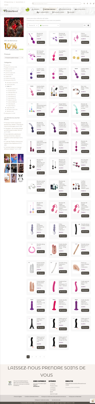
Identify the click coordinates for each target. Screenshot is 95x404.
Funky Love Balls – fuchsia (62, 70)
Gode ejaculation (12, 92)
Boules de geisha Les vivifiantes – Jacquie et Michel (62, 162)
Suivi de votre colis (56, 400)
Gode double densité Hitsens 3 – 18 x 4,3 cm (41, 302)
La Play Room (81, 9)
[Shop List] (84, 25)
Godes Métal (11, 105)
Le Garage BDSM (44, 12)
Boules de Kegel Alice (62, 34)
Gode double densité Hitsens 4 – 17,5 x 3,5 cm (63, 302)
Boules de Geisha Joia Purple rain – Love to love (63, 125)
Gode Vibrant (11, 94)
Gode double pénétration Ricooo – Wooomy (41, 283)
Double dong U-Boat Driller (85, 224)
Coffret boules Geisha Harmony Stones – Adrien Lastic (85, 185)
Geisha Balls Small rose (40, 87)
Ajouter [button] (64, 41)
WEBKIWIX (69, 402)
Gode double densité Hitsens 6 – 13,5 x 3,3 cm (85, 302)
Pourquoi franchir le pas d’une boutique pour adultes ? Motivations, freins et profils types (13, 124)
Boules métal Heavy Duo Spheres (41, 183)
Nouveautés (8, 74)
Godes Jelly (10, 103)
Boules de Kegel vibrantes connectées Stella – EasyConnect (63, 206)
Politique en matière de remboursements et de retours (53, 396)
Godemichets (10, 84)
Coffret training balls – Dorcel (63, 88)
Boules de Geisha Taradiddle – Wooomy (85, 143)
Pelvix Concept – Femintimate (85, 35)
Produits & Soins (59, 12)
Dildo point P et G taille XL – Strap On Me (63, 321)
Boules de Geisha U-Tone (40, 35)
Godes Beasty (11, 96)
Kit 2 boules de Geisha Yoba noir (84, 161)
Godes (8, 86)
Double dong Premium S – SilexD (85, 246)
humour (7, 65)
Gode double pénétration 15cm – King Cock (63, 246)
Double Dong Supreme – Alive (63, 264)
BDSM (51, 391)
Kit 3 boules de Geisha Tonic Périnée (41, 52)
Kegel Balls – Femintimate (63, 104)
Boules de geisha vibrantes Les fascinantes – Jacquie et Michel (41, 163)
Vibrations (9, 111)
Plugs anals (9, 107)
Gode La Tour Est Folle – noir (41, 320)
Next (44, 356)
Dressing (36, 9)
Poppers (71, 12)
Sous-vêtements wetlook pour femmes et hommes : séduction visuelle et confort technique (12, 135)
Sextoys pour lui (66, 9)
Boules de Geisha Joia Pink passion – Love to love (85, 125)
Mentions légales (18, 396)
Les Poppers (53, 389)
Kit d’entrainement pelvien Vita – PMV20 (41, 106)
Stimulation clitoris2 (11, 82)
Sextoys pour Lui (9, 113)
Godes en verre (11, 100)
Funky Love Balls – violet (40, 69)
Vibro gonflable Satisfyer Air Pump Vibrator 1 (40, 227)
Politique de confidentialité (75, 396)
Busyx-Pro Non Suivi (9, 67)
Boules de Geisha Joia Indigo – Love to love (41, 125)
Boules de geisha (12, 88)
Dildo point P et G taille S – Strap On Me (63, 338)
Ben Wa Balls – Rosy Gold (84, 88)
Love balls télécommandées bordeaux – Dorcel (42, 143)
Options (42, 42)
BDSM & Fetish (8, 68)
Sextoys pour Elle (49, 9)
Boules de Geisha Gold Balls (84, 52)
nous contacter (40, 20)
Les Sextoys (52, 383)
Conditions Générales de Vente (31, 396)
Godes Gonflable (11, 101)
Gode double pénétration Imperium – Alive (41, 265)
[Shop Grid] (88, 25)
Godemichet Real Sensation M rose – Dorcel (63, 283)
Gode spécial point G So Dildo (85, 283)
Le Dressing (52, 387)
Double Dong (11, 90)
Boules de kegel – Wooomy (40, 204)
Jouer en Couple (9, 72)
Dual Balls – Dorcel (62, 51)
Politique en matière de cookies (42, 400)
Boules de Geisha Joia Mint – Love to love (84, 106)
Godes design (11, 98)
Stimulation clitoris (11, 109)
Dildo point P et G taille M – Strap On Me (41, 339)
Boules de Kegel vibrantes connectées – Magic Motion (63, 185)
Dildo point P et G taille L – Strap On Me (85, 320)
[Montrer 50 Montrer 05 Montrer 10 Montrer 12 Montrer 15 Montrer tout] (33, 25)
